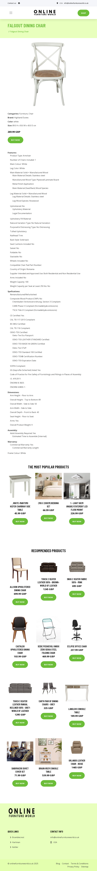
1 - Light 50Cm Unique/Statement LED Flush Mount (77, 506)
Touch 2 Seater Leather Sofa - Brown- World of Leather (48, 582)
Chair (31, 113)
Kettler (15, 847)
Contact (65, 863)
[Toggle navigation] (11, 13)
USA (61, 3)
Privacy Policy (73, 866)
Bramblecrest (18, 837)
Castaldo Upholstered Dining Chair (20, 649)
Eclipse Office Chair (77, 646)
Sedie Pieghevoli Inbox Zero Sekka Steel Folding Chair (48, 649)
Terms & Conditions (79, 863)
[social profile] (19, 3)
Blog (58, 863)
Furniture (23, 113)
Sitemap (84, 866)
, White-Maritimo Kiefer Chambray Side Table (20, 506)
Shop (83, 13)
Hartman (16, 842)
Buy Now (15, 140)
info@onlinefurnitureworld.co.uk (76, 3)
